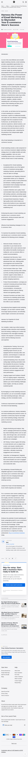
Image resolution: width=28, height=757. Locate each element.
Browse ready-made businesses (14, 585)
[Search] (23, 2)
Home (2, 6)
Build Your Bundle (5, 674)
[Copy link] (15, 558)
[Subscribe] (25, 725)
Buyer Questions (18, 672)
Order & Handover (19, 676)
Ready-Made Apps (5, 672)
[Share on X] (6, 558)
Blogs (7, 6)
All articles (4, 634)
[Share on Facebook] (12, 558)
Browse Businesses (5, 670)
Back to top (14, 743)
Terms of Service (5, 695)
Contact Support (18, 680)
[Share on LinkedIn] (9, 558)
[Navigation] (2, 2)
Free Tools (17, 674)
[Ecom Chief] (14, 2)
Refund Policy (18, 682)
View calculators (6, 657)
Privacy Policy (4, 693)
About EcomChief (5, 691)
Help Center (17, 670)
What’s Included (18, 678)
